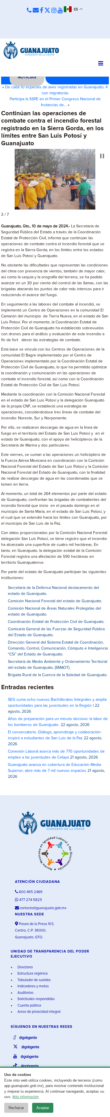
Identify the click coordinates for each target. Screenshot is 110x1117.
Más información (25, 1097)
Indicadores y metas (33, 986)
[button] (102, 156)
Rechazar (16, 1108)
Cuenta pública (29, 1005)
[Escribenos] (36, 10)
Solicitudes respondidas (36, 999)
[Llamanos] (29, 10)
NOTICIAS (27, 77)
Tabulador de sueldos (34, 980)
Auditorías (25, 993)
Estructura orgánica (32, 973)
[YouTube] (60, 11)
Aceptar (42, 1108)
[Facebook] (41, 11)
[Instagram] (53, 11)
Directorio (25, 967)
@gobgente (27, 1038)
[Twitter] (47, 11)
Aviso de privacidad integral (39, 1012)
